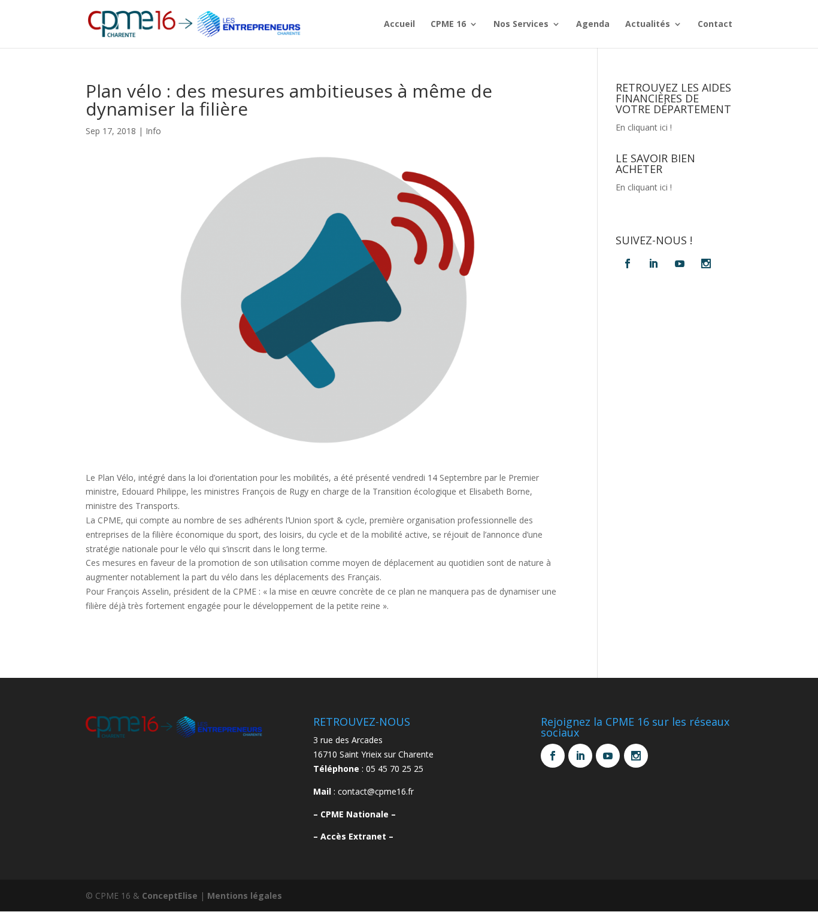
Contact (715, 24)
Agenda (593, 24)
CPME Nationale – (358, 814)
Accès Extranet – (356, 836)
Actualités (647, 24)
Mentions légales (244, 895)
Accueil (399, 24)
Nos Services (521, 24)
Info (153, 131)
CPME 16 (448, 24)
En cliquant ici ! (644, 127)
